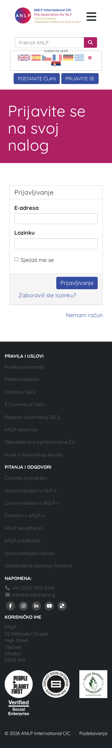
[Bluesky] (62, 606)
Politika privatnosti (24, 367)
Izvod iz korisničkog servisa (34, 455)
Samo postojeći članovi (29, 553)
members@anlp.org (33, 595)
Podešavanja (93, 733)
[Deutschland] (68, 57)
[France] (57, 57)
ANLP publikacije (22, 540)
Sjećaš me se (37, 259)
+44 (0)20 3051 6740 (32, 588)
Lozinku (24, 232)
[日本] (90, 57)
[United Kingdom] (24, 57)
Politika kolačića (22, 379)
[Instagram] (24, 606)
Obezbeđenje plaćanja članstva (38, 566)
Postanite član (37, 79)
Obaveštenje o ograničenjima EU (40, 442)
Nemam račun (84, 315)
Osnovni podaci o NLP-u (31, 491)
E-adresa (26, 207)
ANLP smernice (21, 429)
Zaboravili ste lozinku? (47, 295)
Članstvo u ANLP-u (25, 515)
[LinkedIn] (36, 606)
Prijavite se (80, 79)
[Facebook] (10, 606)
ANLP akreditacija (24, 528)
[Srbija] (56, 64)
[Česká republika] (46, 57)
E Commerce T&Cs (25, 404)
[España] (36, 57)
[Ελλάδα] (79, 57)
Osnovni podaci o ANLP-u (32, 503)
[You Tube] (49, 606)
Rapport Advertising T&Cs (32, 417)
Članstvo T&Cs (20, 392)
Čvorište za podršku (26, 478)
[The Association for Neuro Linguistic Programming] (48, 15)
